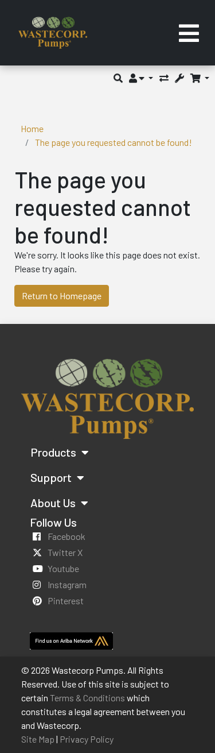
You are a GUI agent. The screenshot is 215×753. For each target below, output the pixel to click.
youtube (63, 568)
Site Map (37, 738)
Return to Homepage (61, 295)
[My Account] (141, 77)
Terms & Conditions (87, 697)
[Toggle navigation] (189, 33)
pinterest (66, 600)
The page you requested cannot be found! (113, 142)
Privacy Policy (87, 738)
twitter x (65, 552)
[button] (118, 77)
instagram (67, 584)
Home (32, 128)
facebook (66, 536)
